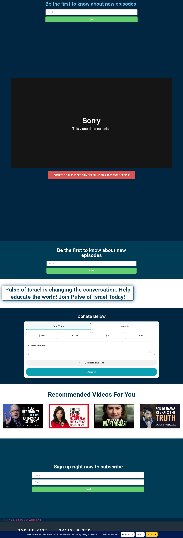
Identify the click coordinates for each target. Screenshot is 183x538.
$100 (75, 335)
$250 (42, 335)
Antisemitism (16, 519)
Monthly (125, 326)
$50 (108, 335)
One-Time (58, 326)
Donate (91, 372)
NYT (38, 519)
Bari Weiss (29, 519)
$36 (141, 335)
